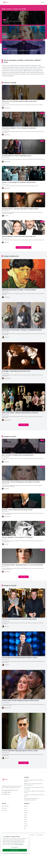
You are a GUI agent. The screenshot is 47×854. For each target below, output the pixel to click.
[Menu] (41, 2)
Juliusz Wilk (7, 337)
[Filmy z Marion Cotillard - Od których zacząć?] (23, 18)
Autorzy (4, 803)
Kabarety (26, 810)
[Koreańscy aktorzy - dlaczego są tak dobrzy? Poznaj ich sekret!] (23, 199)
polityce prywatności (19, 844)
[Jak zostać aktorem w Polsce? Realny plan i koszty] (23, 146)
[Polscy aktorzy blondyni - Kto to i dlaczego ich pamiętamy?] (23, 119)
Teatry (25, 808)
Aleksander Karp (7, 378)
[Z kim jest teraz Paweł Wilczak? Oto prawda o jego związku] (23, 603)
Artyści (25, 819)
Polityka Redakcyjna (39, 834)
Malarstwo (26, 812)
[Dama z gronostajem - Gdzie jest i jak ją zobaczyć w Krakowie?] (23, 397)
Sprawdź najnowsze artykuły (23, 247)
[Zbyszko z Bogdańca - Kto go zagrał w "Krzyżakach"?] (23, 528)
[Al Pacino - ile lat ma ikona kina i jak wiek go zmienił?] (23, 500)
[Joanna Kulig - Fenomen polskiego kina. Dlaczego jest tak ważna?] (23, 473)
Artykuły (26, 777)
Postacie (25, 826)
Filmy (25, 828)
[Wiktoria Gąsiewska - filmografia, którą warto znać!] (23, 32)
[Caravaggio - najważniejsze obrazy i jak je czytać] (23, 355)
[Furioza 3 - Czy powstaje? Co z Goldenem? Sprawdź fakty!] (23, 173)
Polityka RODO (32, 834)
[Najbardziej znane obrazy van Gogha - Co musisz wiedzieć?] (23, 273)
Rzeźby (25, 821)
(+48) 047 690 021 (7, 792)
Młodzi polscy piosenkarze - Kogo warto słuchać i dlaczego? (20, 50)
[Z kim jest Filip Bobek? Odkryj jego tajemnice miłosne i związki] (23, 731)
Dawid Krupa (7, 297)
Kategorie (26, 803)
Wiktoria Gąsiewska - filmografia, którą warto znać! (13, 36)
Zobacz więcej (23, 424)
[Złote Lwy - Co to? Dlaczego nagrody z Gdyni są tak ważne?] (23, 92)
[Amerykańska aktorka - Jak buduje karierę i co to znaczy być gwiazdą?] (23, 556)
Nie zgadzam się (14, 847)
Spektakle (26, 806)
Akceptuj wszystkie (14, 850)
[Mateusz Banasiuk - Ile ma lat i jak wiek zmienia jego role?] (23, 227)
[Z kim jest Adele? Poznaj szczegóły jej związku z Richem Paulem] (23, 684)
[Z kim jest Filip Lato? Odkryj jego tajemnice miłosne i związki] (23, 643)
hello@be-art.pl (6, 794)
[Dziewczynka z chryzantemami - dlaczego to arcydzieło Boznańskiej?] (23, 315)
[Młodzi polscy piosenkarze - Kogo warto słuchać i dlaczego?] (23, 47)
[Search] (43, 2)
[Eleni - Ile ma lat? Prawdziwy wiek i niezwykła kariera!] (23, 446)
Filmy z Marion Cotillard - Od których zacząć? (12, 21)
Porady (25, 823)
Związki (25, 817)
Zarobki (25, 814)
